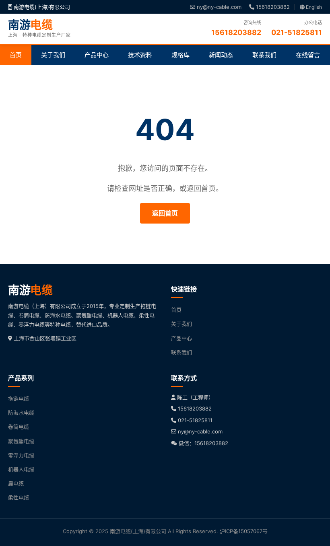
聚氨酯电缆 (21, 441)
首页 (16, 55)
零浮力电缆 (21, 455)
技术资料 (140, 55)
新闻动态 (221, 55)
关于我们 (53, 55)
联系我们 (264, 55)
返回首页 (165, 213)
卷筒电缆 (18, 426)
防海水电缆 (21, 412)
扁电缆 (16, 483)
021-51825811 (195, 420)
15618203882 (272, 7)
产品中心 (97, 55)
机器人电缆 (21, 469)
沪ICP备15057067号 (244, 531)
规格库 (180, 55)
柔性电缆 (18, 497)
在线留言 (308, 55)
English (313, 7)
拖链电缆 (18, 398)
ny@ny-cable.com (218, 7)
